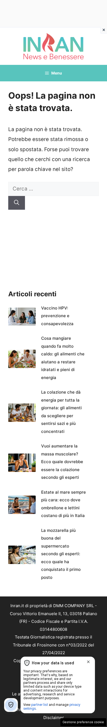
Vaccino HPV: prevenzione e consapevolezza (57, 315)
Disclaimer (53, 717)
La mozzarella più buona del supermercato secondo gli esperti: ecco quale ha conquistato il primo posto (61, 554)
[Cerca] (16, 203)
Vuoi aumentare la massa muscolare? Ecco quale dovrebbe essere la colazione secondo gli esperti (62, 461)
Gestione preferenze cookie (83, 722)
